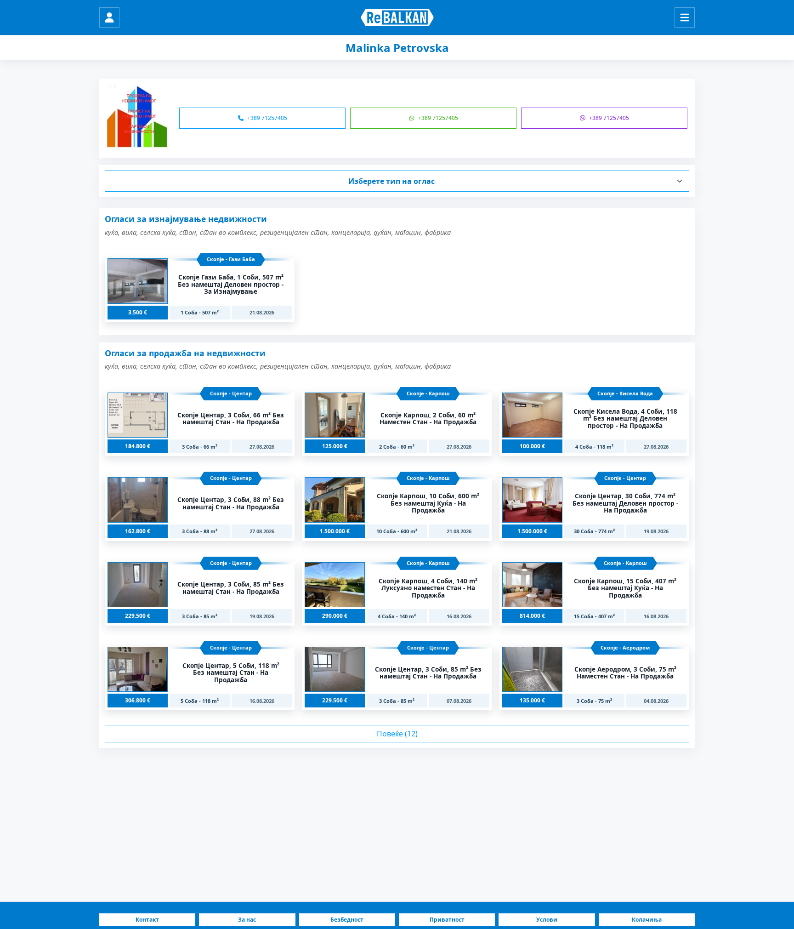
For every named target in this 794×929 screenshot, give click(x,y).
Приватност (447, 919)
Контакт (147, 919)
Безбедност (346, 919)
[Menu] (685, 17)
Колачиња (647, 919)
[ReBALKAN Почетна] (397, 17)
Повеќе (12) (397, 734)
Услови (546, 919)
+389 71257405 (267, 118)
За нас (247, 919)
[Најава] (109, 17)
